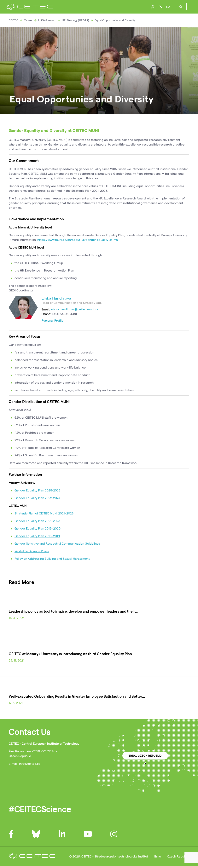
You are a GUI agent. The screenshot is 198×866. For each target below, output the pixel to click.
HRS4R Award (47, 20)
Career (28, 20)
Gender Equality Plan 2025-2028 (37, 490)
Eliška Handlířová (56, 298)
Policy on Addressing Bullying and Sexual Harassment (52, 558)
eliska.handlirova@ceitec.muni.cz (74, 309)
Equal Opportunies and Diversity (115, 20)
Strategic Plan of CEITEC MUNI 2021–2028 (44, 513)
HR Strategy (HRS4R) (75, 20)
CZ (168, 7)
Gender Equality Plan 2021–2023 (37, 521)
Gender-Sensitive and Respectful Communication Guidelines (57, 543)
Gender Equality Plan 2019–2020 (38, 528)
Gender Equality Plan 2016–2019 (37, 536)
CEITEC (13, 20)
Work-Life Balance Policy (32, 551)
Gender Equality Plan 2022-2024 (37, 498)
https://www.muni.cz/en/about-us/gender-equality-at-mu (77, 239)
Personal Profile (52, 320)
